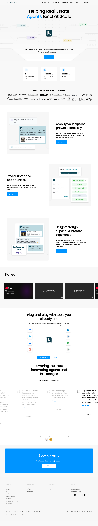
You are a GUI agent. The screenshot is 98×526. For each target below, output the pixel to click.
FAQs (50, 495)
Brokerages (30, 496)
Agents (29, 493)
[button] (49, 62)
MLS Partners (9, 508)
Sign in (7, 496)
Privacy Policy (9, 503)
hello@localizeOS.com (76, 496)
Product (8, 495)
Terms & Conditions (10, 502)
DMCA (7, 505)
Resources (51, 493)
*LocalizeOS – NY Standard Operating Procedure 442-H (79, 517)
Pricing (7, 498)
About (7, 493)
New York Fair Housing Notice (12, 507)
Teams (29, 495)
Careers (7, 500)
